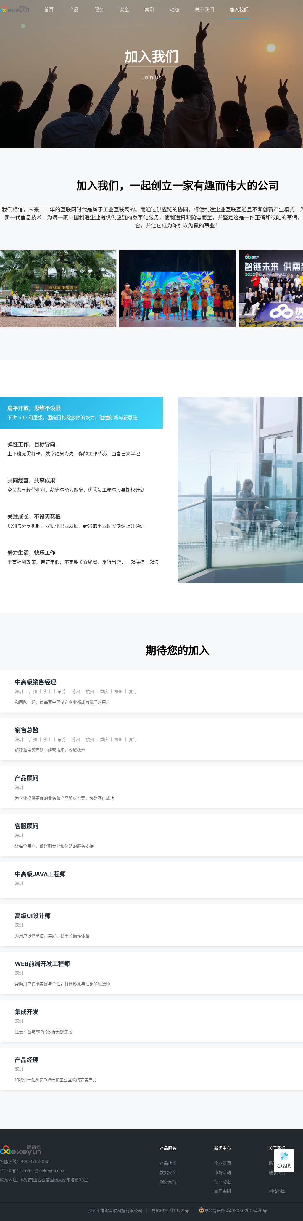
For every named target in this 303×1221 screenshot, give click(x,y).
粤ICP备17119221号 (170, 1210)
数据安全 (168, 1172)
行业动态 (222, 1181)
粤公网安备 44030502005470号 (235, 1210)
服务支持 (168, 1181)
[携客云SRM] (20, 1148)
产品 (74, 9)
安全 (124, 9)
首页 (49, 9)
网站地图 (277, 1190)
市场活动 (222, 1172)
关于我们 (204, 9)
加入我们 (239, 9)
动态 (174, 9)
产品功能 (168, 1163)
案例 (149, 9)
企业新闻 (222, 1163)
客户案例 (222, 1190)
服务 (99, 9)
